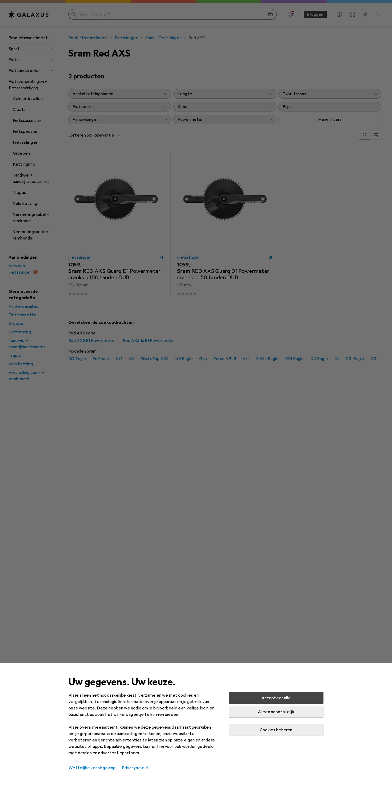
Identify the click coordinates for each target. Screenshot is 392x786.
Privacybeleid (135, 768)
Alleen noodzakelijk (276, 712)
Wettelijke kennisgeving (92, 768)
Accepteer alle (276, 698)
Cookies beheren (276, 730)
